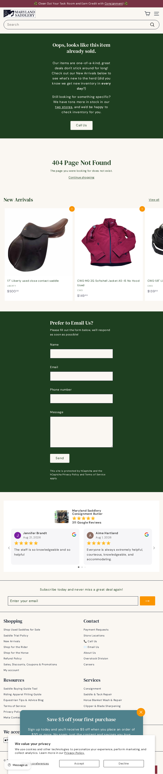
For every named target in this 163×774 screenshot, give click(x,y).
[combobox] (81, 24)
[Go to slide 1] (78, 567)
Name (54, 344)
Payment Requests (96, 629)
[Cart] (147, 13)
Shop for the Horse (16, 652)
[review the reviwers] (74, 536)
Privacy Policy (70, 474)
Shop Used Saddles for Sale (22, 629)
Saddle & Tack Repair (98, 694)
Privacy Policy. (74, 753)
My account (11, 670)
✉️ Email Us (91, 647)
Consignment (114, 3)
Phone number (61, 389)
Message (56, 412)
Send (60, 458)
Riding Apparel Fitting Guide (22, 694)
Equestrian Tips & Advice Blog (24, 700)
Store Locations (94, 635)
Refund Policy (13, 658)
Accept (79, 763)
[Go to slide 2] (82, 567)
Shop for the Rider (16, 647)
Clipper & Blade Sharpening (102, 706)
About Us (90, 652)
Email (54, 367)
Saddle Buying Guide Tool (21, 688)
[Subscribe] (147, 601)
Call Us (81, 125)
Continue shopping (81, 177)
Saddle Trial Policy (16, 635)
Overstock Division (96, 658)
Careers (89, 664)
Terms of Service (95, 474)
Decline (124, 763)
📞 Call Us (90, 641)
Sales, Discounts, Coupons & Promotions (30, 664)
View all (154, 199)
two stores (64, 107)
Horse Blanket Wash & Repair (103, 700)
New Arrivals (12, 641)
